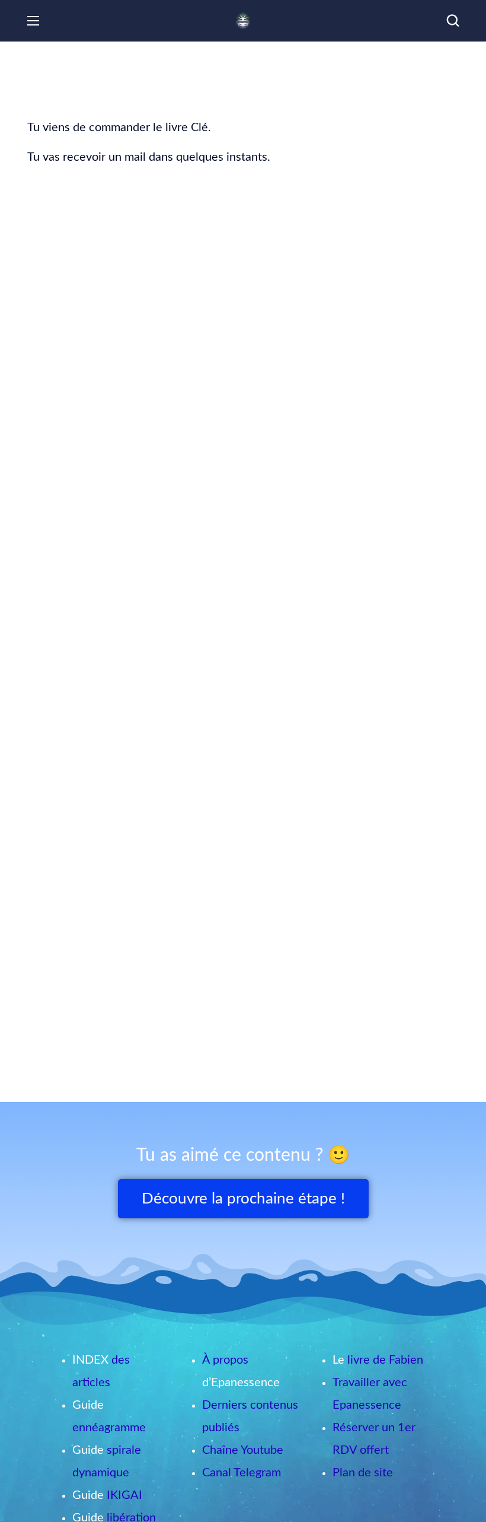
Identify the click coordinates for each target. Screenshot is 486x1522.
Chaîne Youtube (242, 1450)
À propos (225, 1360)
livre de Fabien (385, 1360)
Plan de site (362, 1473)
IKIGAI (124, 1495)
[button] (453, 21)
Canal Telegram (241, 1473)
